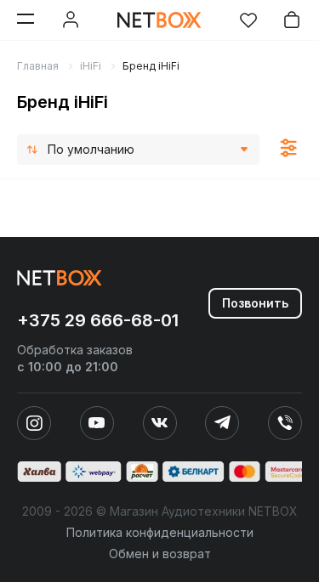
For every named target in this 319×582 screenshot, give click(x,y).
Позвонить (255, 303)
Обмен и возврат (160, 553)
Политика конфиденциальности (159, 532)
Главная (38, 65)
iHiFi (90, 65)
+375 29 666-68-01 (98, 320)
